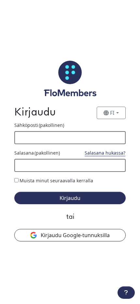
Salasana (37, 153)
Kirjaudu (70, 198)
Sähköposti (39, 125)
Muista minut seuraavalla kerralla (56, 180)
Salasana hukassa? (105, 153)
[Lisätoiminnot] (126, 292)
